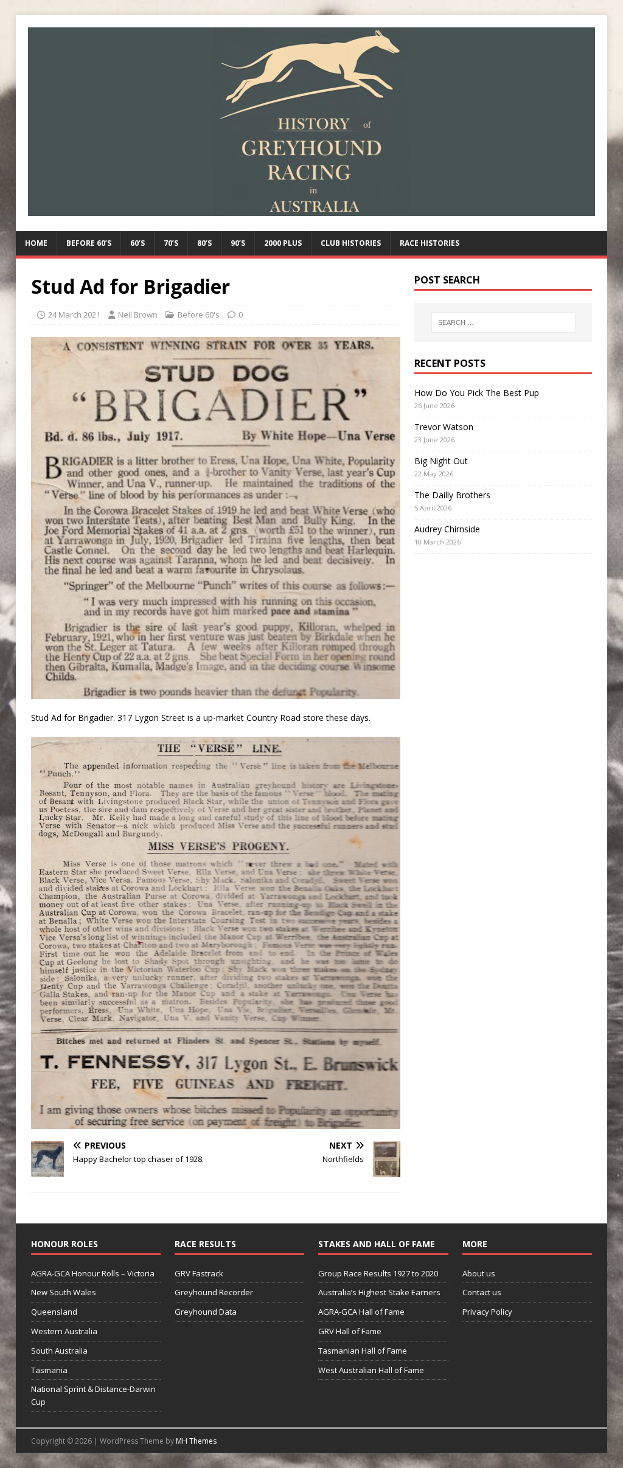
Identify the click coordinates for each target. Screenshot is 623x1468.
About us (478, 1273)
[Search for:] (503, 322)
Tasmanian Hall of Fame (362, 1350)
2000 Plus (283, 243)
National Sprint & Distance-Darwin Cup (93, 1395)
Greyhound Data (206, 1311)
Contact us (481, 1292)
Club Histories (351, 243)
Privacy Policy (487, 1311)
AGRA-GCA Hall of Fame (361, 1311)
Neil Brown (138, 314)
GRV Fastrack (199, 1273)
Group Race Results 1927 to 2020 (378, 1273)
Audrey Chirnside (447, 529)
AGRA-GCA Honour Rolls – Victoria (93, 1273)
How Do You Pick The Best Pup (476, 392)
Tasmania (49, 1370)
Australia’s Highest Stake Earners (379, 1292)
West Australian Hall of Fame (371, 1370)
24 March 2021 (74, 314)
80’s (204, 243)
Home (36, 243)
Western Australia (64, 1331)
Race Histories (429, 243)
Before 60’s (88, 243)
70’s (171, 243)
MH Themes (196, 1441)
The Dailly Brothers (452, 495)
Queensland (54, 1311)
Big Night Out (441, 461)
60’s (137, 243)
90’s (238, 243)
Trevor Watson (443, 427)
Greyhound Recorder (214, 1292)
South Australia (59, 1350)
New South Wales (63, 1292)
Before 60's (199, 314)
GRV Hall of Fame (349, 1331)
